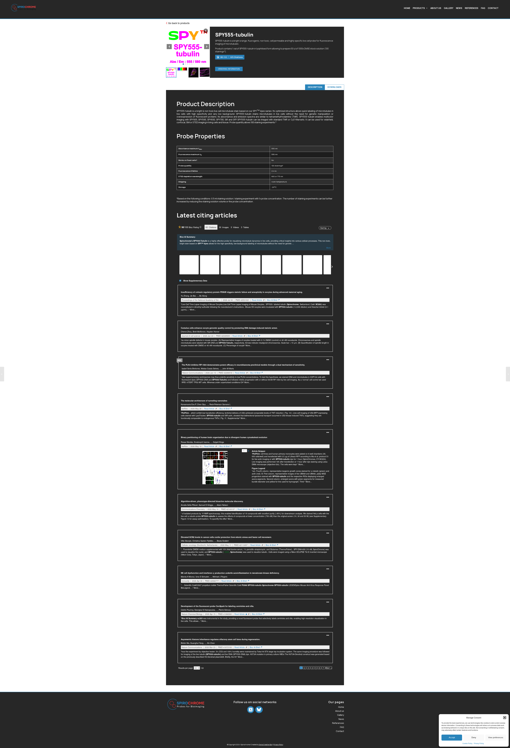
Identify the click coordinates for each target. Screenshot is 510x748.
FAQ (483, 8)
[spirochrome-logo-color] (23, 12)
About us (435, 8)
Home (407, 8)
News (459, 8)
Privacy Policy (479, 743)
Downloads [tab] (334, 87)
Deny (473, 737)
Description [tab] (315, 87)
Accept (452, 737)
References (471, 8)
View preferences (495, 737)
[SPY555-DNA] (508, 374)
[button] (504, 717)
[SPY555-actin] (2, 374)
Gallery (448, 8)
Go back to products (178, 23)
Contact (493, 8)
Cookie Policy (467, 743)
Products (419, 8)
